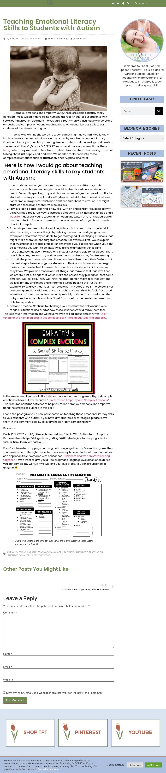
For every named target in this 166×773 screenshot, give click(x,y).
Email (7, 667)
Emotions (21, 552)
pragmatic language (49, 552)
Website (8, 680)
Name (7, 653)
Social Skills (80, 38)
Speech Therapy (42, 555)
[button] (50, 2)
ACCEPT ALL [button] (153, 765)
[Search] (159, 111)
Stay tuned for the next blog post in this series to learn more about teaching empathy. (55, 316)
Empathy (32, 552)
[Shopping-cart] (128, 3)
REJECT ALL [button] (135, 765)
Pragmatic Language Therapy (78, 552)
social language (64, 38)
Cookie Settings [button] (115, 764)
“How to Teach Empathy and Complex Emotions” (78, 400)
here (6, 150)
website (15, 216)
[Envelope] (118, 3)
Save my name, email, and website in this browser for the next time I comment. (54, 692)
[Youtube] (113, 3)
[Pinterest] (123, 3)
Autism (51, 38)
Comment (10, 612)
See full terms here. (48, 769)
